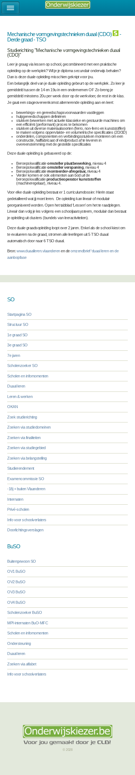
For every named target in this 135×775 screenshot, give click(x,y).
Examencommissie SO (25, 479)
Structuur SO (17, 324)
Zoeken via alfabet (21, 664)
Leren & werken (19, 396)
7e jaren (13, 355)
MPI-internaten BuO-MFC (27, 623)
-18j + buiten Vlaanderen (26, 489)
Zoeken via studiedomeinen (29, 427)
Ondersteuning (19, 643)
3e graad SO (17, 345)
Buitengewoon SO (21, 561)
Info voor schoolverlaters (26, 520)
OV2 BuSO (16, 582)
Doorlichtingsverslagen (25, 530)
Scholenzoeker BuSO (24, 612)
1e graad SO (17, 335)
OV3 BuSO (16, 592)
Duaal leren (16, 386)
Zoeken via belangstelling (27, 458)
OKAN (12, 406)
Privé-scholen (18, 509)
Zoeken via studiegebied (26, 448)
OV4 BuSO (16, 602)
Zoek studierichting (22, 417)
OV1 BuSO (16, 571)
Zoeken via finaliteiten (24, 437)
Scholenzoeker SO (22, 365)
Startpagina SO (19, 314)
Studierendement (20, 468)
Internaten (15, 499)
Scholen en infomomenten (27, 376)
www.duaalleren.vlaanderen (38, 251)
